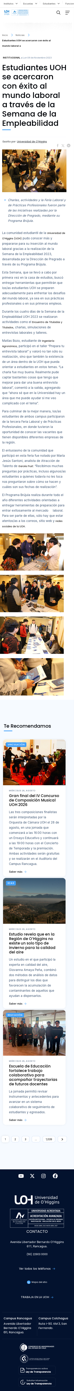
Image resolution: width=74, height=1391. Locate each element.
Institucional (11, 57)
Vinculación (16, 744)
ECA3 (11, 883)
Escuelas (28, 3)
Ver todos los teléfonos (35, 1268)
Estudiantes (50, 3)
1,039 (49, 1139)
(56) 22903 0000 (37, 1254)
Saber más (16, 871)
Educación (15, 1015)
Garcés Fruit (25, 466)
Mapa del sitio (39, 1282)
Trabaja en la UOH (35, 1297)
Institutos (9, 3)
